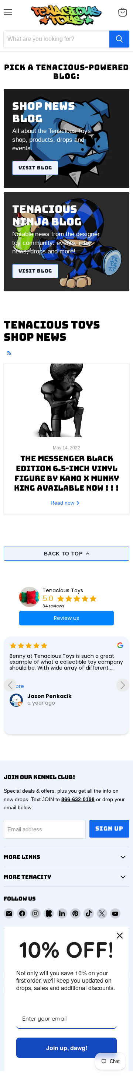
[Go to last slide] (10, 685)
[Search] (119, 39)
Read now (63, 503)
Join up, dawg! (66, 1047)
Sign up (109, 828)
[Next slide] (122, 685)
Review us (66, 618)
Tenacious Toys (62, 590)
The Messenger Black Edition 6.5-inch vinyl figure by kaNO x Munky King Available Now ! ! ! (66, 473)
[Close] (120, 935)
